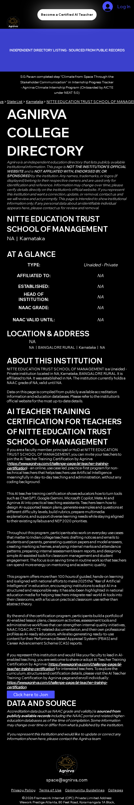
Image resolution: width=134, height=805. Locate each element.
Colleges (115, 790)
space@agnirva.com (66, 780)
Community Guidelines (84, 790)
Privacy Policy (23, 790)
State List (14, 101)
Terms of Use (50, 790)
